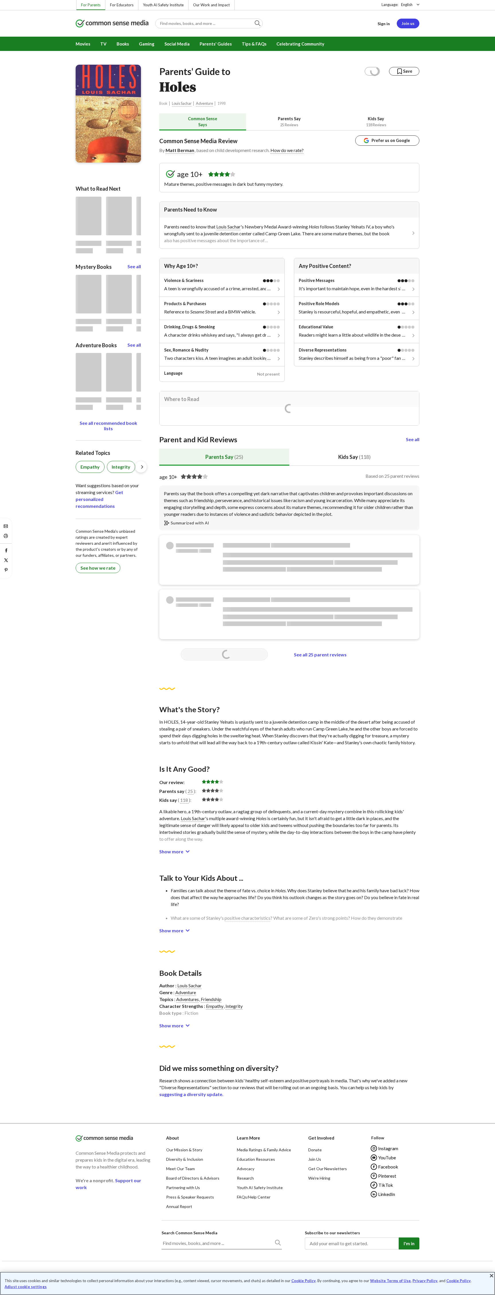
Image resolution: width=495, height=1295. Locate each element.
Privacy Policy (424, 1280)
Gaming (146, 43)
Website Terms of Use (390, 1280)
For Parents (91, 5)
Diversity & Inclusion (184, 1159)
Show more (171, 851)
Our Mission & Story (184, 1149)
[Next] (141, 467)
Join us (408, 23)
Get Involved (321, 1137)
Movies (83, 43)
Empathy (214, 1006)
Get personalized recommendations (99, 499)
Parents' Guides (216, 43)
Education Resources (256, 1159)
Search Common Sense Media (189, 1232)
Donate (315, 1149)
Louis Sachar (182, 103)
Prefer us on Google (391, 140)
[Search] (277, 1243)
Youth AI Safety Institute (163, 5)
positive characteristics (247, 918)
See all (412, 439)
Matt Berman (180, 150)
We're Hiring (319, 1178)
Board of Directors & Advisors (192, 1178)
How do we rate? (287, 150)
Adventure (204, 103)
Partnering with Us (183, 1187)
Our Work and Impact (211, 5)
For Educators (121, 5)
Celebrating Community (300, 43)
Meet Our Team (180, 1168)
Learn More (248, 1137)
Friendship (211, 999)
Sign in (384, 23)
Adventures (187, 999)
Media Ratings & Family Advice (264, 1149)
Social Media (177, 43)
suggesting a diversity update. (191, 1094)
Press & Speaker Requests (190, 1197)
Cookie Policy (303, 1280)
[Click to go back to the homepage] (112, 23)
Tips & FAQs (254, 43)
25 (190, 791)
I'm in (409, 1243)
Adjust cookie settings (26, 1287)
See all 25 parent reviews (320, 654)
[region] (247, 1283)
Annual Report (179, 1206)
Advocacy (245, 1168)
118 (184, 800)
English (406, 4)
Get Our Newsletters (327, 1168)
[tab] (202, 121)
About (172, 1137)
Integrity (234, 1006)
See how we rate (97, 567)
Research (245, 1178)
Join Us (314, 1159)
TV (103, 43)
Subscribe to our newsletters (332, 1232)
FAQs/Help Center (253, 1197)
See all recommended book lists (108, 425)
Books (123, 43)
